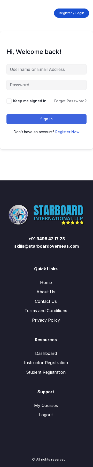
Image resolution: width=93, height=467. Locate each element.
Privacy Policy (46, 320)
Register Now (67, 132)
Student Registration (46, 372)
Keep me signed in (30, 101)
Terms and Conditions (46, 310)
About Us (45, 291)
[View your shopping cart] (45, 13)
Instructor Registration (46, 362)
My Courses (46, 405)
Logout (46, 414)
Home (46, 282)
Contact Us (46, 301)
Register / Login (71, 13)
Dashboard (46, 353)
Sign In (46, 119)
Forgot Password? (70, 101)
